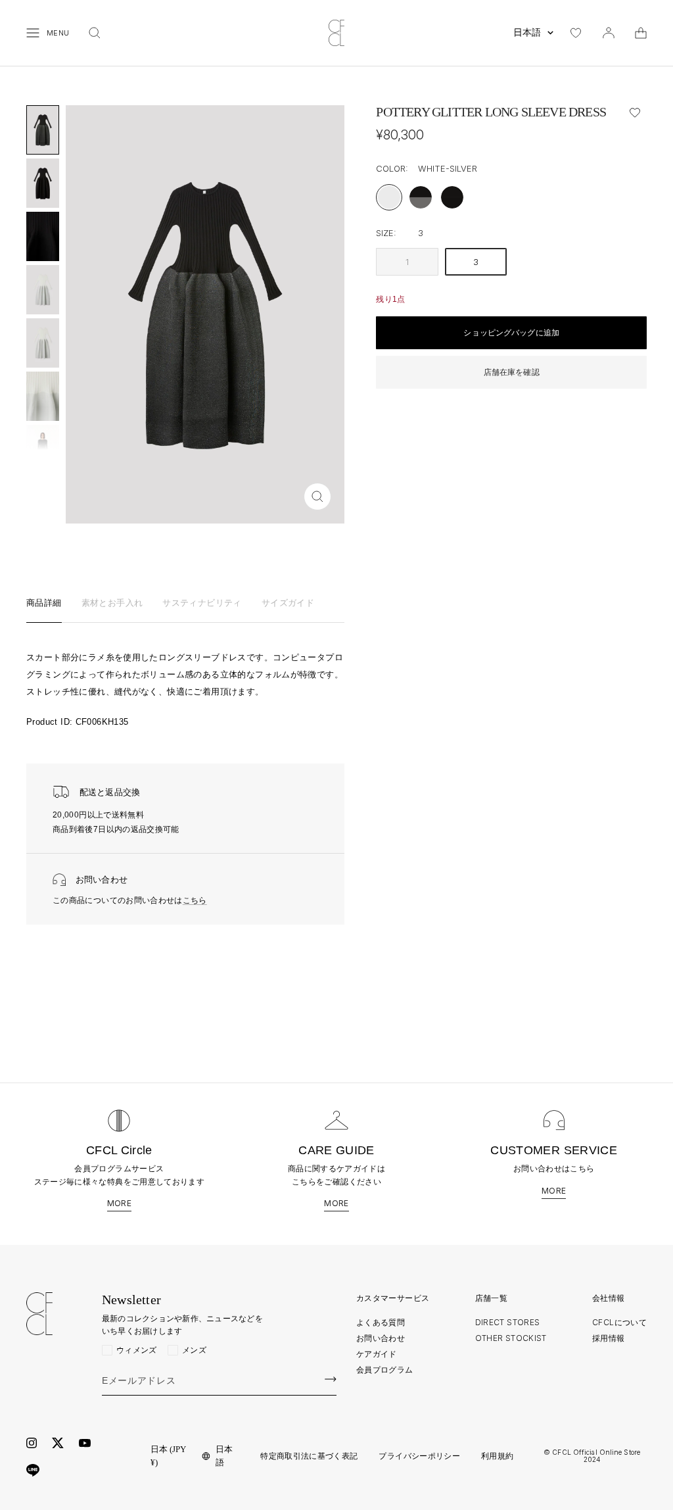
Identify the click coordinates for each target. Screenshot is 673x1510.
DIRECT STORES (507, 1322)
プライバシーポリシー (419, 1456)
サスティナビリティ (202, 603)
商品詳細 (44, 603)
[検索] (95, 33)
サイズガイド (288, 603)
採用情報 (608, 1338)
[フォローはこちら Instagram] (31, 1443)
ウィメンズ (136, 1350)
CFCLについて (619, 1322)
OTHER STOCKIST (511, 1338)
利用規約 (497, 1456)
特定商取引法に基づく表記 (309, 1456)
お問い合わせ (380, 1338)
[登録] (330, 1379)
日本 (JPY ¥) (168, 1455)
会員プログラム (384, 1370)
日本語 (527, 32)
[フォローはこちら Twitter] (58, 1443)
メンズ (194, 1350)
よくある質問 (380, 1322)
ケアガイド (376, 1354)
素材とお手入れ (112, 603)
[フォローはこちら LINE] (32, 1470)
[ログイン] (608, 32)
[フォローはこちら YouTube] (85, 1443)
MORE (119, 1203)
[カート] (641, 33)
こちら (195, 900)
